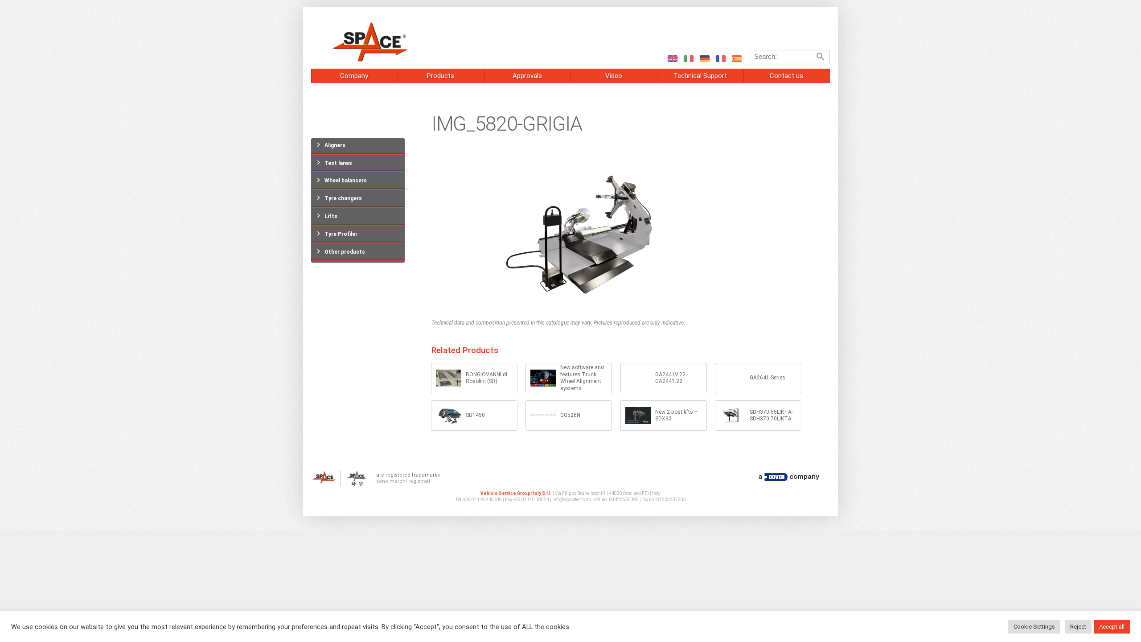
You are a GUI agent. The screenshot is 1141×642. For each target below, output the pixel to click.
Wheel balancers (345, 180)
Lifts (330, 216)
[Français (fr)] (720, 58)
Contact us (786, 76)
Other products (344, 252)
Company (354, 76)
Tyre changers (343, 198)
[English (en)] (672, 58)
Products (440, 76)
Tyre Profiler (340, 234)
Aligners (334, 145)
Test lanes (338, 163)
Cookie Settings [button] (1034, 626)
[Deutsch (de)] (704, 58)
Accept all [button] (1112, 626)
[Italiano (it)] (688, 58)
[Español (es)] (736, 58)
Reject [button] (1078, 626)
